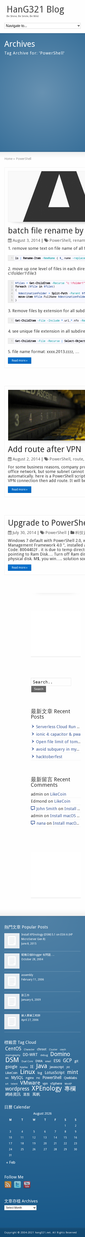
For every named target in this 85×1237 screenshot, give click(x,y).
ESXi (57, 1061)
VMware (30, 1083)
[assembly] (11, 981)
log (40, 1073)
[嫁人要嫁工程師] (11, 1021)
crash (63, 1049)
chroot (41, 1049)
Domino (60, 1054)
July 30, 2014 (24, 532)
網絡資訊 (13, 1094)
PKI (38, 1078)
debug (44, 1055)
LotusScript (55, 1072)
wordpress (17, 1089)
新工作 (25, 995)
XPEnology (47, 1088)
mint (72, 1072)
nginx (30, 1078)
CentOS (13, 1048)
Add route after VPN (44, 449)
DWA (39, 1061)
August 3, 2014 (26, 240)
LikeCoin (58, 794)
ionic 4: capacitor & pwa (58, 734)
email (48, 1061)
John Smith (46, 808)
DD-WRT (30, 1054)
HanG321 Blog (35, 10)
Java (41, 1065)
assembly (27, 975)
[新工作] (11, 1001)
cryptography (12, 1055)
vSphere (56, 1083)
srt (6, 1083)
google (11, 1066)
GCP (67, 1060)
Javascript (57, 1067)
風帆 (36, 1094)
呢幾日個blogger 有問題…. (37, 954)
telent (14, 1083)
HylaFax (24, 1067)
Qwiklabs (70, 1078)
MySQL (17, 1077)
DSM (12, 1060)
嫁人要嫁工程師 (30, 1015)
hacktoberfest (49, 756)
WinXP (68, 1083)
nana (41, 823)
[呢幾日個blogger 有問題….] (11, 961)
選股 (26, 1094)
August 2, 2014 (26, 459)
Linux (27, 1072)
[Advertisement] (42, 101)
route (78, 459)
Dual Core (27, 1061)
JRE (68, 1067)
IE (32, 1066)
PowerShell (59, 240)
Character (29, 1049)
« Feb (9, 1162)
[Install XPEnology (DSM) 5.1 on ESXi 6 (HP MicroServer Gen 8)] (11, 940)
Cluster (53, 1049)
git (76, 1061)
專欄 (70, 1088)
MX (7, 1078)
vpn (45, 1083)
